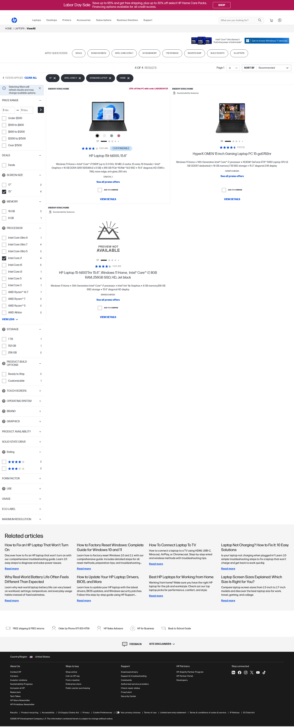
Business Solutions (127, 20)
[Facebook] (239, 672)
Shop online (71, 672)
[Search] (260, 20)
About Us (15, 666)
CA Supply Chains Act (68, 712)
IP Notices (235, 712)
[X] (252, 672)
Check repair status (130, 688)
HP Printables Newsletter (22, 704)
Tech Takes (15, 696)
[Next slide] (133, 118)
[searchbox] (239, 20)
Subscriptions (103, 20)
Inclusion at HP (17, 688)
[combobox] (266, 68)
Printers (66, 20)
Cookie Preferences (102, 712)
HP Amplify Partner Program (189, 672)
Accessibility (48, 712)
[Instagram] (245, 672)
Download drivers (129, 672)
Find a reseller (73, 680)
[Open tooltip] (3, 175)
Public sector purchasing (78, 688)
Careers (14, 676)
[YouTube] (258, 672)
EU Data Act (249, 712)
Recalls (14, 712)
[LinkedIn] (233, 672)
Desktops (51, 20)
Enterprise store (73, 684)
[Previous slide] (82, 118)
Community (126, 680)
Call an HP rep (73, 676)
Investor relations (18, 680)
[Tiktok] (264, 672)
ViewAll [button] (31, 28)
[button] (22, 100)
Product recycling (29, 712)
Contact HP (15, 672)
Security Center (128, 696)
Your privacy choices (131, 712)
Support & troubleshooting (133, 676)
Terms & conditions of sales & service (208, 712)
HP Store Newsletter (20, 700)
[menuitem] (36, 20)
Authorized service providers (135, 684)
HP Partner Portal (184, 676)
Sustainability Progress (21, 684)
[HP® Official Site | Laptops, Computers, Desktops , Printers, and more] (14, 20)
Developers (182, 680)
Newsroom (15, 692)
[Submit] (41, 110)
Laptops (36, 20)
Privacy (86, 712)
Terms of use (150, 712)
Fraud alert (126, 692)
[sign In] (280, 20)
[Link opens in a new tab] (266, 41)
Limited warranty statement (173, 712)
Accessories (84, 20)
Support (147, 20)
